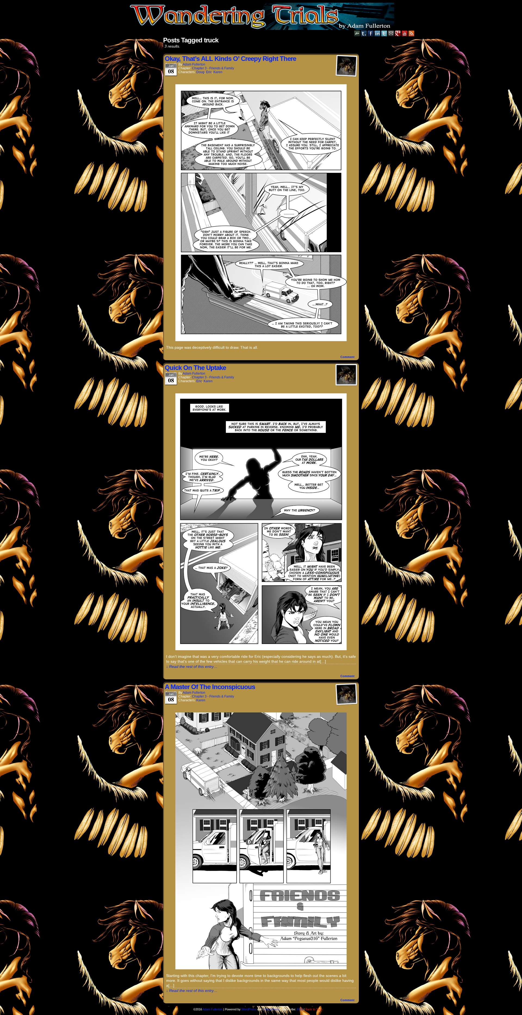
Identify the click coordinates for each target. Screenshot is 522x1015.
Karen (217, 72)
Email (391, 33)
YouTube (404, 33)
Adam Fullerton (194, 64)
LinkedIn (377, 33)
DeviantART (357, 33)
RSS (411, 33)
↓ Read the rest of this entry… (191, 666)
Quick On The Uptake (195, 367)
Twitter (384, 33)
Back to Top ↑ (314, 1009)
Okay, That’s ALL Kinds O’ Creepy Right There (230, 58)
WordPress (248, 1009)
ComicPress (271, 1009)
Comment (347, 357)
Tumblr (364, 33)
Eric (209, 72)
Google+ (397, 33)
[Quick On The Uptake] (261, 649)
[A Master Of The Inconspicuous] (261, 968)
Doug (200, 72)
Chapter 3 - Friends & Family (213, 68)
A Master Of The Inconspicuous (210, 686)
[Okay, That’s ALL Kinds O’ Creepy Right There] (261, 340)
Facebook (370, 33)
